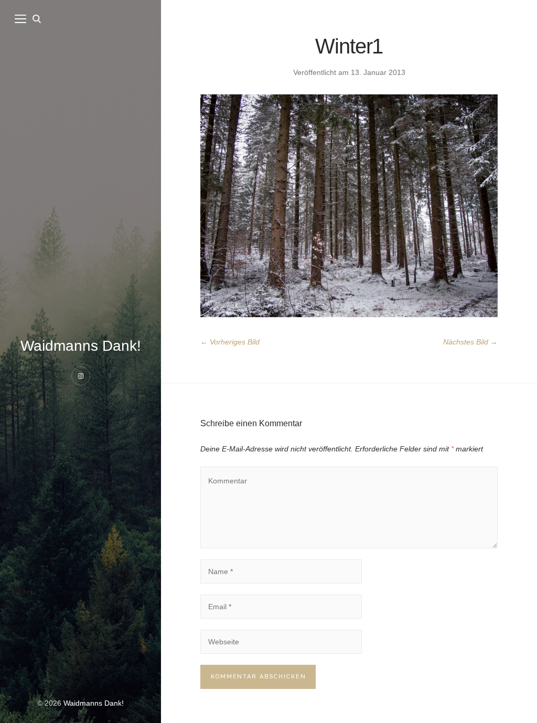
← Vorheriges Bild (230, 342)
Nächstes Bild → (470, 342)
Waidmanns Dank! (80, 346)
